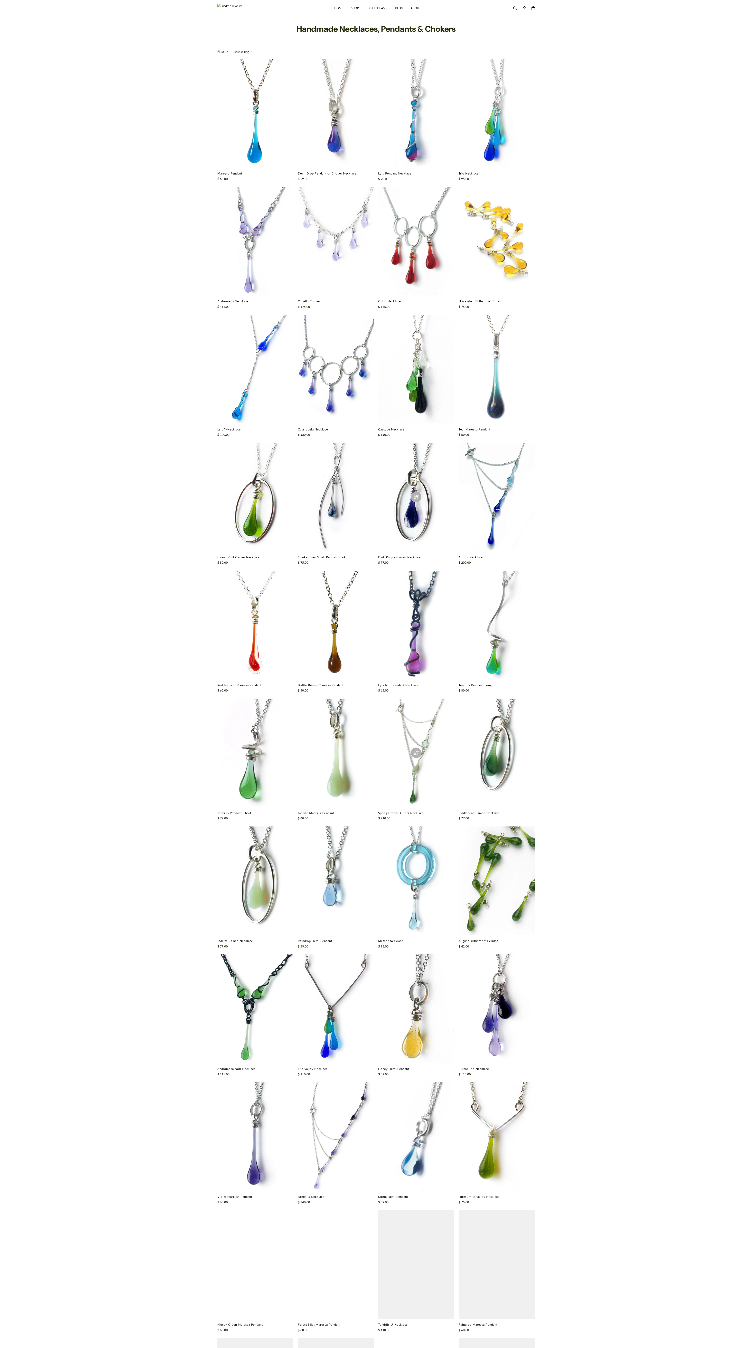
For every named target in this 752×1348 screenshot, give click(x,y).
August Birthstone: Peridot (478, 941)
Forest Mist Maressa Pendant (319, 1324)
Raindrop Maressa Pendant (478, 1324)
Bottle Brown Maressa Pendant (320, 685)
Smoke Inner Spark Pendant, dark (322, 557)
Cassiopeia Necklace (313, 429)
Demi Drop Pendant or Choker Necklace (327, 173)
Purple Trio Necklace (474, 1068)
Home (338, 8)
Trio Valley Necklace (313, 1068)
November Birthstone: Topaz (480, 301)
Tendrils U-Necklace (393, 1324)
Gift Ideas (377, 8)
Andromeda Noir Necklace (236, 1068)
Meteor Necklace (390, 941)
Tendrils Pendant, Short (234, 813)
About (416, 8)
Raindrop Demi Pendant (315, 941)
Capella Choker (309, 301)
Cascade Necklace (391, 429)
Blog (399, 8)
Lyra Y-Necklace (229, 429)
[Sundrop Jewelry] (234, 8)
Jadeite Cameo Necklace (235, 941)
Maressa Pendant (229, 173)
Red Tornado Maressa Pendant (239, 685)
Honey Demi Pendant (393, 1068)
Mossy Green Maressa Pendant (240, 1324)
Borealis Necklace (311, 1196)
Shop (355, 8)
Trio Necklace (469, 173)
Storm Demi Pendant (393, 1196)
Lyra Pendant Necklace (394, 173)
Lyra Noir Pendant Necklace (398, 685)
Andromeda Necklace (232, 301)
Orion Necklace (389, 301)
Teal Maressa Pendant (474, 429)
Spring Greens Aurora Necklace (401, 813)
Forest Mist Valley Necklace (479, 1196)
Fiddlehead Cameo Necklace (479, 813)
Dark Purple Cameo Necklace (399, 557)
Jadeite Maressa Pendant (316, 813)
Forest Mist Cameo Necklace (238, 557)
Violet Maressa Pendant (234, 1196)
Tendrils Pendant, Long (475, 685)
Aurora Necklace (471, 557)
